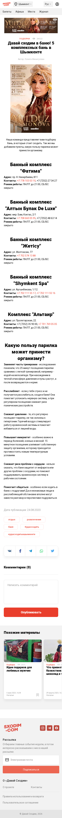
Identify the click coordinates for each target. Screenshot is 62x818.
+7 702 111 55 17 (26, 293)
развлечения (34, 519)
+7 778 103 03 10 (26, 180)
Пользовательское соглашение (20, 802)
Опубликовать (31, 612)
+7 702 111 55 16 (46, 293)
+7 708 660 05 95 (26, 218)
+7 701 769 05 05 (47, 324)
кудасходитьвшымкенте (21, 534)
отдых (11, 519)
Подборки (24, 39)
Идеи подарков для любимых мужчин (19, 668)
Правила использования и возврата (23, 796)
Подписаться (31, 769)
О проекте (8, 787)
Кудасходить (32, 527)
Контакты (36, 787)
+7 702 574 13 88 (26, 255)
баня (10, 527)
